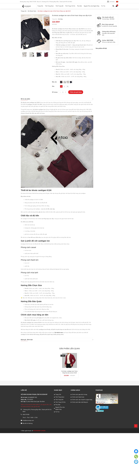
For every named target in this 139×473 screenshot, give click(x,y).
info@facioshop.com (28, 420)
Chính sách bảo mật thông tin (80, 402)
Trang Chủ (58, 394)
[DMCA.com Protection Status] (100, 410)
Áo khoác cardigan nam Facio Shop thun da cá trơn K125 (69, 372)
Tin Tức (57, 411)
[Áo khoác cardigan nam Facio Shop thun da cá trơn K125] (69, 361)
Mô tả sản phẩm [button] (25, 99)
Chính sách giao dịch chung (79, 394)
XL (67, 86)
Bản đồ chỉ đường (27, 423)
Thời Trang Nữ (59, 399)
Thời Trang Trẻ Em (60, 402)
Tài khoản (112, 1)
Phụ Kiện (57, 404)
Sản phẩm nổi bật (101, 48)
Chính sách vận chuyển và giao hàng (82, 399)
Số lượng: (55, 92)
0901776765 (33, 1)
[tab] (57, 99)
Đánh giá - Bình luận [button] (27, 339)
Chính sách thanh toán (78, 397)
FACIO (43, 430)
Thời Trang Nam (59, 397)
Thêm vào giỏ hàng (76, 92)
